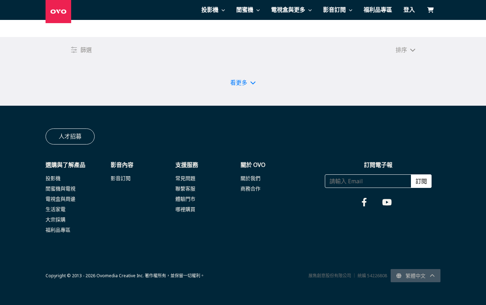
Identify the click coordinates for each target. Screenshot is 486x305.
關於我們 (250, 178)
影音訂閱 (121, 178)
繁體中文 (415, 275)
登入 (409, 10)
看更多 (238, 82)
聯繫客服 (185, 188)
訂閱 (421, 181)
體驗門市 (185, 198)
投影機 (53, 178)
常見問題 (185, 178)
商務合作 (250, 188)
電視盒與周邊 (60, 198)
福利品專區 (58, 229)
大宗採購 (55, 219)
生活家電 (55, 209)
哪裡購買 (185, 209)
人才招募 (70, 136)
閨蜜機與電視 (60, 188)
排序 (401, 50)
